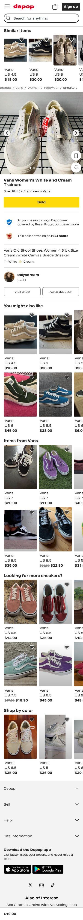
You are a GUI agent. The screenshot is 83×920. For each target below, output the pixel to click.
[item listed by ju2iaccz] (55, 602)
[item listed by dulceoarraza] (20, 529)
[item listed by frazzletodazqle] (55, 332)
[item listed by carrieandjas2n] (55, 664)
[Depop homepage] (23, 6)
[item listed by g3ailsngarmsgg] (55, 529)
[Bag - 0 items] (55, 7)
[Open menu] (7, 6)
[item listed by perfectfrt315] (20, 467)
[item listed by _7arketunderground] (20, 664)
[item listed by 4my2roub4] (20, 737)
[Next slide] (76, 133)
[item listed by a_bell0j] (55, 737)
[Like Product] (21, 40)
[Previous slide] (7, 133)
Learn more (70, 224)
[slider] (41, 133)
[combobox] (41, 18)
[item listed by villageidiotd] (20, 394)
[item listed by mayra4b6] (20, 332)
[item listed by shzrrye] (55, 394)
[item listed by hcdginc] (20, 602)
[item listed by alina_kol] (55, 467)
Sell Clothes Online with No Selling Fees (41, 905)
